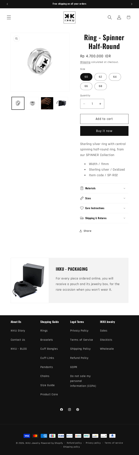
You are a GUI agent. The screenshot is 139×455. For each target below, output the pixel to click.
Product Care (49, 394)
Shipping (85, 62)
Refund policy (74, 442)
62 (100, 77)
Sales (103, 331)
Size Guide (47, 385)
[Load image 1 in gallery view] (18, 103)
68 (100, 86)
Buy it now (104, 131)
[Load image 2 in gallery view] (32, 103)
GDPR (73, 367)
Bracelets (46, 340)
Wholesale (107, 349)
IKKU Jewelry (32, 443)
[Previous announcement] (7, 4)
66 (86, 86)
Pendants (46, 367)
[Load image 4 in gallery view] (62, 103)
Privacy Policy (79, 331)
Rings (44, 331)
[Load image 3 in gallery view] (47, 103)
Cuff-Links (47, 358)
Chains (44, 376)
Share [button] (88, 231)
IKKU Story (18, 331)
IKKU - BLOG (19, 349)
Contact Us (18, 340)
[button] (9, 17)
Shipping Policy (80, 349)
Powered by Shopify (52, 443)
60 (86, 77)
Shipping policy (71, 446)
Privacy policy (93, 442)
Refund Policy (79, 358)
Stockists (106, 340)
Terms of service (114, 442)
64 (115, 77)
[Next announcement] (131, 4)
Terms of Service (81, 340)
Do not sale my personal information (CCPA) (83, 381)
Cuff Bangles (49, 349)
